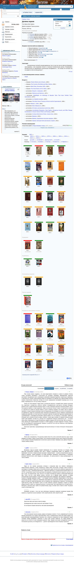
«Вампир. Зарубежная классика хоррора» (42, 118)
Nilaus (3, 109)
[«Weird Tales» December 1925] (28, 248)
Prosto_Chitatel (30, 392)
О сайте (12, 554)
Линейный (42, 55)
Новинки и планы (9, 26)
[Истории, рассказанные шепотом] (39, 170)
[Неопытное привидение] (28, 230)
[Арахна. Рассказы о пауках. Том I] (28, 284)
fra (18, 554)
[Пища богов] (50, 169)
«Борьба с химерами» (37, 91)
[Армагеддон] (39, 154)
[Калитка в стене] (50, 231)
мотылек (28, 512)
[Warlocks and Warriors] (39, 322)
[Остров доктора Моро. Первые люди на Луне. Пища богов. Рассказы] (61, 185)
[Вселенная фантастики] (28, 215)
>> (5, 129)
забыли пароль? (15, 5)
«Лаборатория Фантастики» (40, 561)
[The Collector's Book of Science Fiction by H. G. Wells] (50, 337)
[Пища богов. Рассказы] (61, 170)
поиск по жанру (55, 9)
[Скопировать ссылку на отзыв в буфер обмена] (24, 392)
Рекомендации (9, 34)
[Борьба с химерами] (50, 154)
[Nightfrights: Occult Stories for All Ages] (39, 337)
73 (36, 60)
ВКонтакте (48, 554)
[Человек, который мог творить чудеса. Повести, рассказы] (39, 230)
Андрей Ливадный (9, 89)
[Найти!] (71, 6)
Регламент (24, 554)
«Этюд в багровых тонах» (38, 125)
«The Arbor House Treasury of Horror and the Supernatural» (46, 101)
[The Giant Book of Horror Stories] (61, 353)
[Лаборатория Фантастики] (25, 6)
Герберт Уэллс (26, 19)
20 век (39, 52)
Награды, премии (9, 29)
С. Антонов (31, 38)
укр (20, 554)
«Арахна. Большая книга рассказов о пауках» (43, 120)
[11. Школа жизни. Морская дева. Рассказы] (28, 170)
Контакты (33, 554)
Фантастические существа (44, 54)
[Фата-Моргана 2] (61, 154)
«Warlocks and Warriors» (38, 93)
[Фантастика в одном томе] (39, 200)
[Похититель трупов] (61, 215)
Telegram (53, 554)
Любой (40, 57)
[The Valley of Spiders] (50, 323)
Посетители (8, 36)
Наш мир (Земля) (41, 51)
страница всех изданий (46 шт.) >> (31, 374)
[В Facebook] (69, 378)
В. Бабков (31, 37)
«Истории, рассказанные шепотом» (41, 108)
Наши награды (40, 554)
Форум (6, 42)
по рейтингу (63, 388)
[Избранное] (28, 264)
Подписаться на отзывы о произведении (62, 545)
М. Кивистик (32, 41)
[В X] (71, 378)
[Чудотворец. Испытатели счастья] (28, 301)
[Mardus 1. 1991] (39, 248)
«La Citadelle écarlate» (37, 99)
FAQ (29, 554)
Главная (7, 21)
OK (17, 16)
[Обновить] (18, 90)
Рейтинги (7, 31)
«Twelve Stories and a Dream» (38, 82)
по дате (57, 388)
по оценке (69, 388)
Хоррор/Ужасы (42, 48)
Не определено (52, 51)
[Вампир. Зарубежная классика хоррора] (50, 215)
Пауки (26, 76)
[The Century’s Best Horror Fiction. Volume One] (50, 367)
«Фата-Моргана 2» (36, 105)
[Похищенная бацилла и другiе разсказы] (28, 154)
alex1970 (28, 499)
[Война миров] (50, 184)
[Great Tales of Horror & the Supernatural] (50, 352)
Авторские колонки (10, 39)
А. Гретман (31, 34)
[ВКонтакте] (67, 378)
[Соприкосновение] (5, 101)
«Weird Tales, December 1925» (38, 86)
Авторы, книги (15, 24)
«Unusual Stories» (6, 78)
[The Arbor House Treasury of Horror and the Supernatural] (28, 352)
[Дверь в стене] (61, 231)
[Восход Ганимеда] (11, 101)
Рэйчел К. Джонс (6, 55)
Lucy (71, 71)
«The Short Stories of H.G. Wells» (39, 88)
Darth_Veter (29, 464)
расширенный (65, 9)
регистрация (6, 5)
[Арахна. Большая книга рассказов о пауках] (39, 284)
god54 (27, 448)
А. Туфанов (31, 35)
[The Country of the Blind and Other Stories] (28, 322)
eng (16, 554)
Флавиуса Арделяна (7, 61)
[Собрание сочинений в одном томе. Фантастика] (50, 200)
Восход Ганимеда (10, 90)
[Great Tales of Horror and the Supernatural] (39, 352)
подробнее (62, 27)
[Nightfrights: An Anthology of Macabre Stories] (28, 337)
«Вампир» (34, 116)
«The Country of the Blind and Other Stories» (41, 84)
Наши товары (60, 554)
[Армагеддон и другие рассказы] (39, 264)
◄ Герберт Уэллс (27, 12)
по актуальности (49, 388)
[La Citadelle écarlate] (61, 335)
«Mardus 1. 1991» (34, 103)
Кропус (27, 434)
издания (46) (38, 12)
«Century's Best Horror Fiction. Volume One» (43, 114)
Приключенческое (45, 49)
